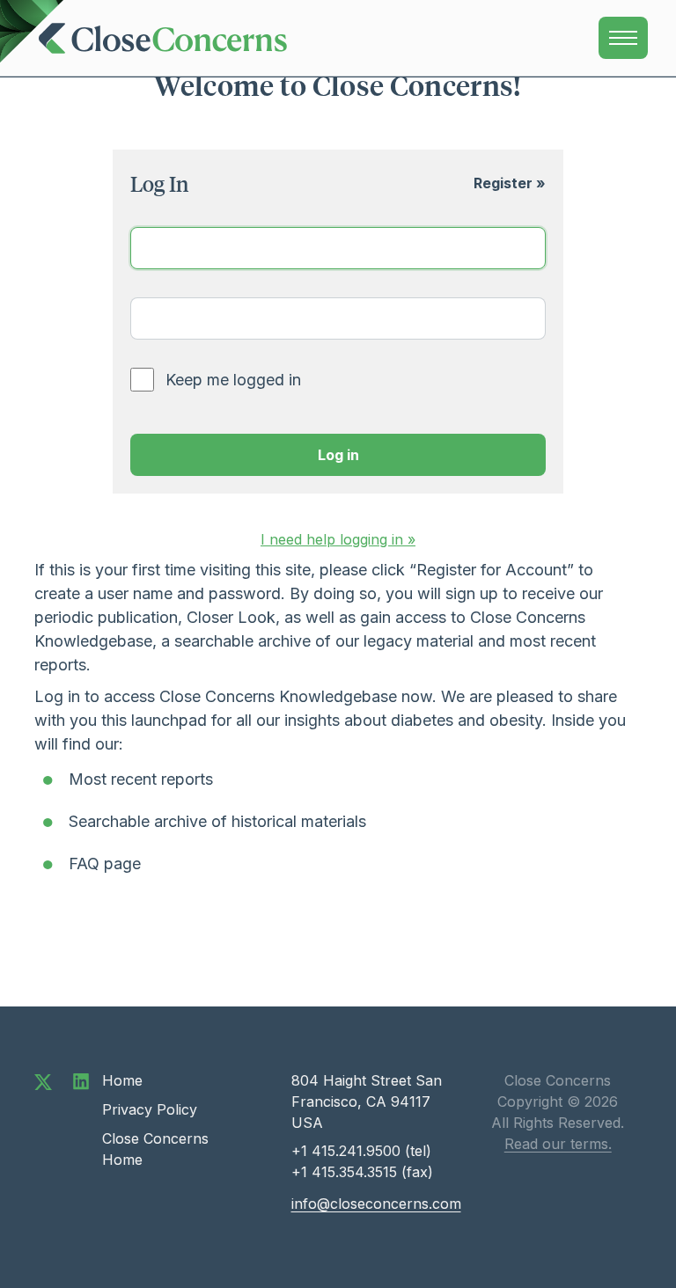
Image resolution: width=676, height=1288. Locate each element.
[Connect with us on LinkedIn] (81, 1080)
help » (338, 539)
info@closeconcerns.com (376, 1203)
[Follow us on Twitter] (43, 1080)
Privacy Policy (149, 1109)
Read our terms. (558, 1144)
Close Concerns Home (155, 1149)
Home (122, 1080)
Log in (338, 455)
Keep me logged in (233, 379)
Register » (510, 183)
